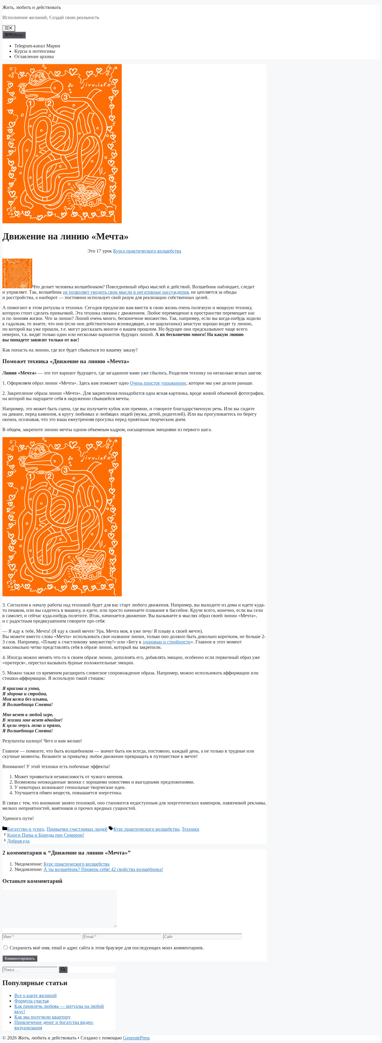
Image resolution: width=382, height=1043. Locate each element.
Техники (190, 829)
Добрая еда (18, 841)
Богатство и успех (25, 829)
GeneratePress (136, 1037)
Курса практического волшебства (147, 250)
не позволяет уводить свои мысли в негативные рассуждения (126, 292)
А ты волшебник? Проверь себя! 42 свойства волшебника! (103, 869)
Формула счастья (31, 1000)
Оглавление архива (34, 56)
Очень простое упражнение (158, 383)
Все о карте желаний (35, 995)
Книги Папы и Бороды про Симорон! (45, 835)
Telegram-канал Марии (37, 45)
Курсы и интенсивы (34, 51)
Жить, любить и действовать (31, 7)
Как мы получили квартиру (42, 1016)
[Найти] (63, 969)
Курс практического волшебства (146, 829)
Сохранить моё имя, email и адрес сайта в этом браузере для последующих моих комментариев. (107, 947)
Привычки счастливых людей (77, 829)
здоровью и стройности (167, 641)
